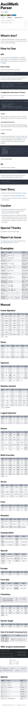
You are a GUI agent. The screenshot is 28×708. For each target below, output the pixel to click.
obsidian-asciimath (20, 195)
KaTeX (19, 193)
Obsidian (6, 195)
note (9, 231)
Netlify (24, 705)
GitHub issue (7, 241)
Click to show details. (7, 129)
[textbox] (12, 20)
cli (6, 198)
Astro (14, 705)
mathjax (24, 193)
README (4, 62)
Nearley (10, 17)
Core (3, 17)
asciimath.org (5, 212)
